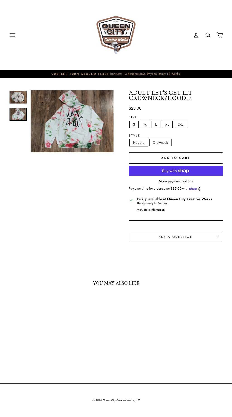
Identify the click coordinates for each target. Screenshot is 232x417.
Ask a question (176, 237)
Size (133, 117)
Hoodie (138, 142)
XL (167, 124)
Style (134, 135)
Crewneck (160, 142)
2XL (180, 124)
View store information (151, 209)
